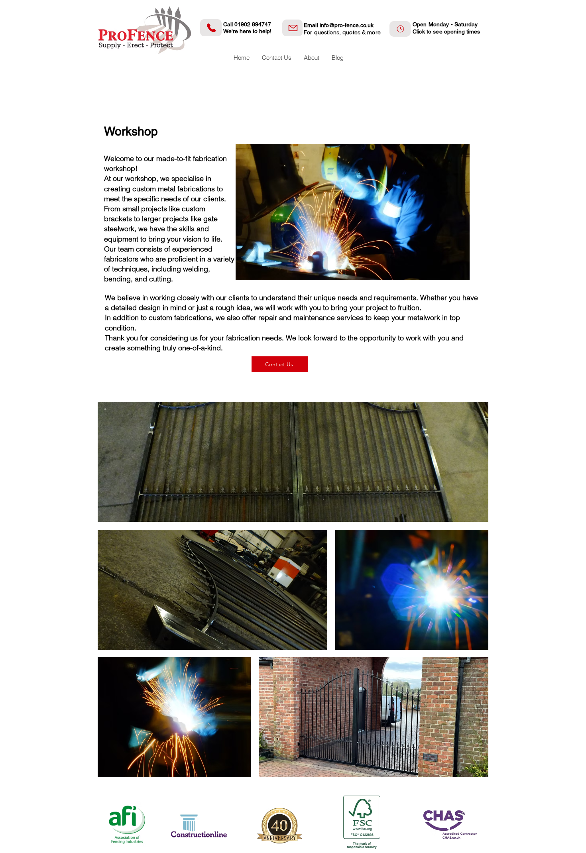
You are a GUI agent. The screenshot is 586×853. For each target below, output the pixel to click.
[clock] (400, 29)
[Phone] (211, 27)
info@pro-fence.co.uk (347, 25)
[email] (292, 28)
